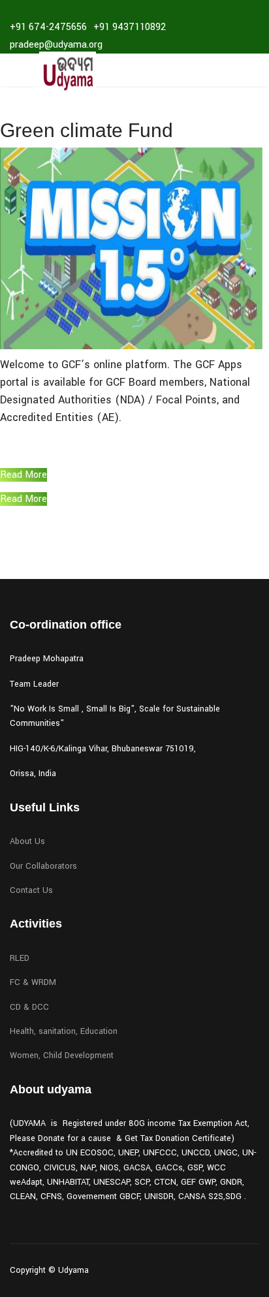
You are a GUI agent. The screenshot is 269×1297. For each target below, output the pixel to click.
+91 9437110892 (129, 27)
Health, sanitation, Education (64, 1031)
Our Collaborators (43, 866)
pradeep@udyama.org (56, 45)
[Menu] (18, 73)
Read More (23, 475)
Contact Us (31, 890)
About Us (27, 841)
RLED (19, 958)
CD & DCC (29, 1007)
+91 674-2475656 (48, 27)
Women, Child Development (62, 1055)
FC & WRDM (33, 982)
